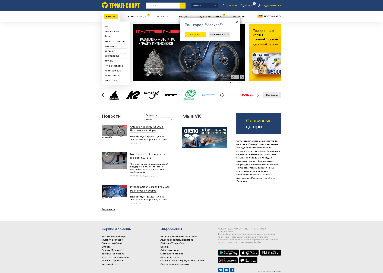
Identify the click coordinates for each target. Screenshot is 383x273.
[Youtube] (226, 270)
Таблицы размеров (113, 253)
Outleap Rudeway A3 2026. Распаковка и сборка (147, 128)
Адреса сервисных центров (176, 239)
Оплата (106, 246)
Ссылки (164, 246)
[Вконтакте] (220, 270)
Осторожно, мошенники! (174, 264)
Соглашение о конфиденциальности (182, 260)
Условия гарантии (112, 260)
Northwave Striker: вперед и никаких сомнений (147, 156)
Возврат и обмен (112, 243)
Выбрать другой (219, 34)
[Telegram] (232, 270)
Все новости (108, 209)
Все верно (195, 34)
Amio (277, 271)
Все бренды (272, 94)
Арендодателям (169, 257)
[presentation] (233, 77)
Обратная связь (169, 250)
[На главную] (121, 5)
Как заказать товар (113, 236)
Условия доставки (112, 239)
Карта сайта (109, 264)
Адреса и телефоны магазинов (178, 236)
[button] (228, 82)
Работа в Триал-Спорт (173, 243)
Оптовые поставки (171, 253)
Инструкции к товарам (115, 257)
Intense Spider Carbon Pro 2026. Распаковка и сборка (150, 188)
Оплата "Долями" (112, 250)
